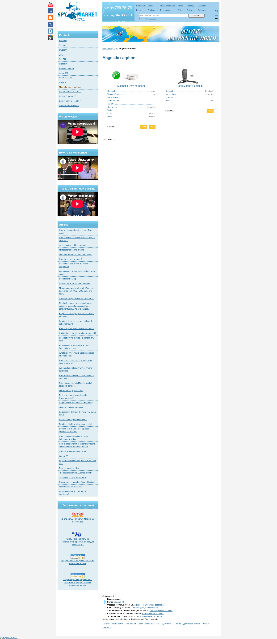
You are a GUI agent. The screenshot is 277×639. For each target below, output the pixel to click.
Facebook (50, 10)
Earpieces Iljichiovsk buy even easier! (75, 424)
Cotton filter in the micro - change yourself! (77, 333)
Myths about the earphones (71, 407)
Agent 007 (63, 73)
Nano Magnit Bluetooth (69, 106)
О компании (130, 624)
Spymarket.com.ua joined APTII (72, 477)
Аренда (177, 624)
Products (64, 35)
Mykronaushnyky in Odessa (71, 390)
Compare (111, 127)
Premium (63, 64)
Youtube (50, 4)
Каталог (106, 624)
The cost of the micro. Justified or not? (75, 473)
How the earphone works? (70, 259)
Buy (152, 127)
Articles (63, 224)
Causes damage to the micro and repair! (76, 298)
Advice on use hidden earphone (73, 245)
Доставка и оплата (191, 624)
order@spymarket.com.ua (161, 611)
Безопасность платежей (149, 624)
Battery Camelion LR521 (70, 92)
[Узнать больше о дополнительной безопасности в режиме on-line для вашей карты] (77, 537)
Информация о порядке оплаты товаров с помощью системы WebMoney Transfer (77, 582)
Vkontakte (50, 31)
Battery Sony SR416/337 (70, 101)
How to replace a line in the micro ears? (76, 329)
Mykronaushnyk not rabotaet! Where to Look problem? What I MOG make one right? (76, 291)
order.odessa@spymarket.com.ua (149, 605)
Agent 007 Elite (65, 78)
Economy (63, 41)
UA (216, 15)
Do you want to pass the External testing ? (77, 482)
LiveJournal (50, 24)
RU (216, 11)
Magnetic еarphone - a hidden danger (75, 254)
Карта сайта (117, 624)
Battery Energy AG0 (67, 96)
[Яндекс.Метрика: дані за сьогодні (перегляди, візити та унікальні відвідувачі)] (8, 637)
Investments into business (70, 487)
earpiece (152, 19)
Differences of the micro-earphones (74, 283)
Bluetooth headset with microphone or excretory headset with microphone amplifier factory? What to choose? (75, 306)
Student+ (63, 50)
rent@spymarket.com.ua (153, 613)
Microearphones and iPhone (71, 250)
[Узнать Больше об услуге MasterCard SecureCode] (77, 517)
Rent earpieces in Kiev (69, 468)
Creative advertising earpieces (72, 451)
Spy (61, 54)
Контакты (106, 627)
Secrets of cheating (67, 279)
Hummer (63, 82)
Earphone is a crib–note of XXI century (75, 403)
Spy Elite (63, 59)
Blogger (50, 17)
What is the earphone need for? (73, 419)
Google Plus (50, 37)
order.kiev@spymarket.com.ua (144, 608)
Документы (167, 624)
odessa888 (119, 602)
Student (62, 45)
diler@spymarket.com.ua (151, 616)
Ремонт (205, 624)
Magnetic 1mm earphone (70, 87)
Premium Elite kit (66, 68)
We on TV (63, 456)
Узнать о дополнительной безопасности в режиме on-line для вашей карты (78, 542)
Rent (144, 127)
